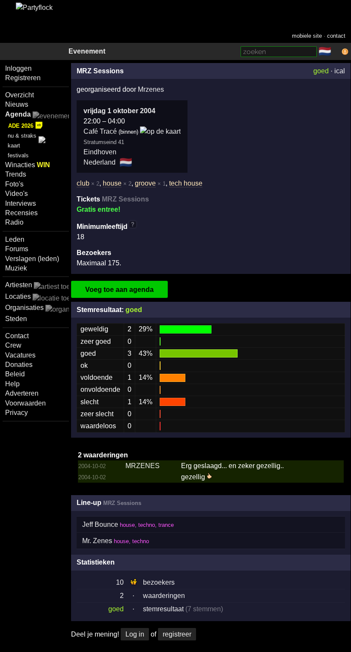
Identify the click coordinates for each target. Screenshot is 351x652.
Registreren (23, 77)
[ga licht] (336, 51)
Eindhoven (99, 152)
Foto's (14, 184)
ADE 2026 (20, 126)
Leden (14, 239)
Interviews (20, 203)
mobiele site (307, 36)
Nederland (99, 162)
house (112, 183)
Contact (17, 336)
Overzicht (19, 95)
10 (120, 582)
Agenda (18, 114)
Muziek (16, 268)
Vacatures (20, 355)
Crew (13, 345)
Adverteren (22, 393)
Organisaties (24, 307)
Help (12, 384)
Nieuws (16, 104)
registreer (177, 634)
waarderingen (164, 595)
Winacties (27, 164)
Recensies (21, 212)
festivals (18, 155)
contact (336, 36)
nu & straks (22, 135)
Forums (16, 248)
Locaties (18, 296)
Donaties (19, 364)
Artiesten (18, 284)
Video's (16, 193)
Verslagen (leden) (32, 258)
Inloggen (18, 68)
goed (321, 71)
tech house (185, 183)
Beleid (15, 374)
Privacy (16, 412)
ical (339, 71)
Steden (16, 318)
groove (145, 183)
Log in (134, 634)
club (83, 183)
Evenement (86, 51)
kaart (14, 145)
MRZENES (142, 465)
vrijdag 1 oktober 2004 (119, 110)
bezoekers (159, 582)
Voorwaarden (25, 403)
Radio (14, 222)
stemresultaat (163, 609)
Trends (15, 174)
